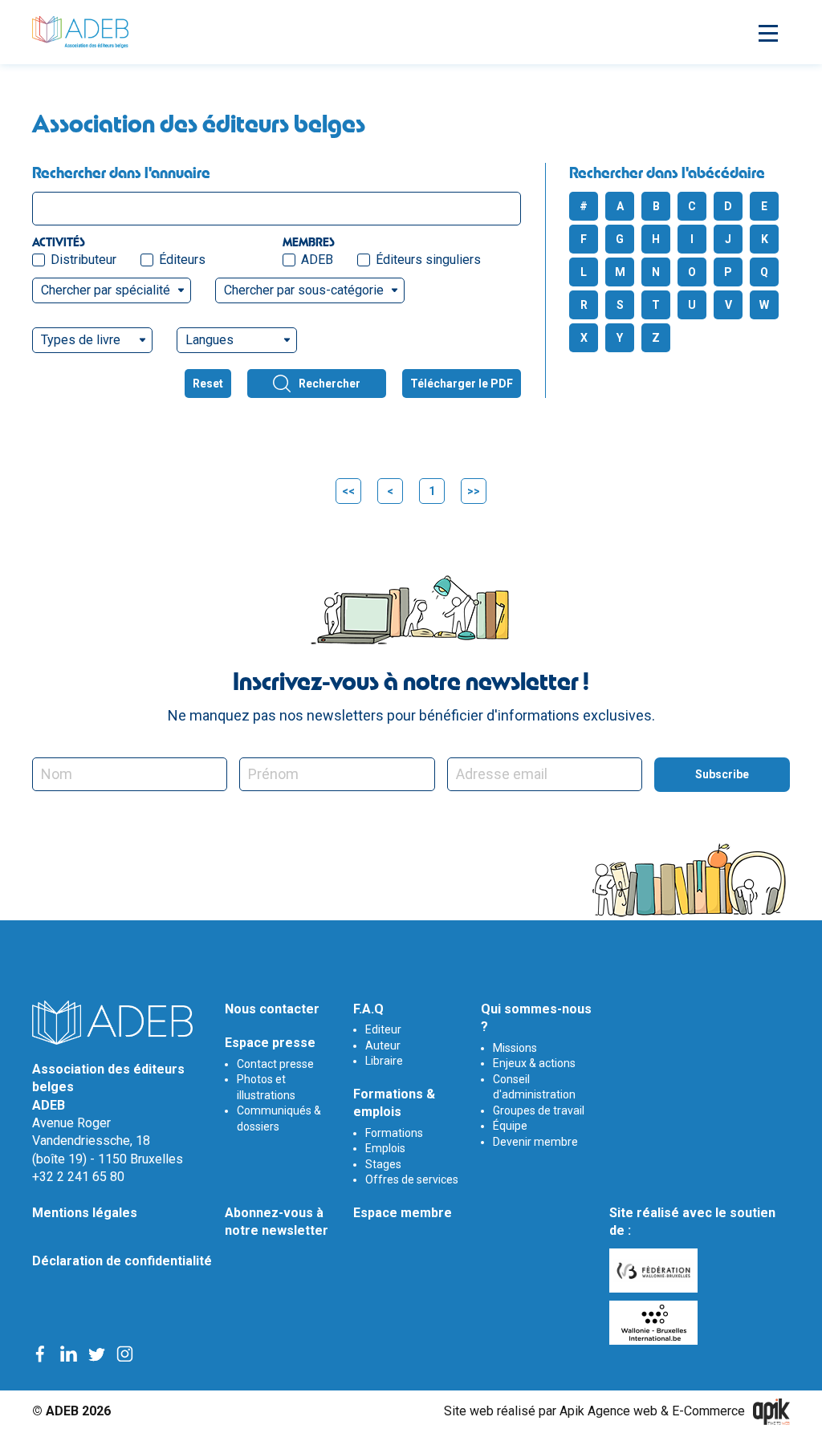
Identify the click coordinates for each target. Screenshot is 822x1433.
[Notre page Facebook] (40, 1353)
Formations (394, 1133)
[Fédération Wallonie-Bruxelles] (655, 1270)
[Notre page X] (96, 1353)
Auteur (383, 1045)
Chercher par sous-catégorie (304, 290)
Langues (209, 339)
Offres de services (411, 1179)
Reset (208, 383)
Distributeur (83, 259)
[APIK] (771, 1411)
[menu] (766, 32)
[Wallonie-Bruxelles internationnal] (655, 1323)
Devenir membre (535, 1141)
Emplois (385, 1148)
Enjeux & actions (534, 1063)
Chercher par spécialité (105, 290)
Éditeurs (182, 259)
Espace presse (270, 1042)
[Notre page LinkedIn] (68, 1353)
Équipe (510, 1125)
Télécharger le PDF (461, 383)
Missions (515, 1047)
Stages (383, 1164)
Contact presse (275, 1063)
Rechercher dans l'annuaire (121, 172)
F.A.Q (368, 1009)
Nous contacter (272, 1009)
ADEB (317, 259)
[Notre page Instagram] (124, 1353)
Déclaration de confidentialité (122, 1261)
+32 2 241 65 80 (78, 1176)
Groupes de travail (538, 1110)
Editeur (383, 1029)
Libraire (384, 1060)
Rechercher (329, 383)
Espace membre (402, 1212)
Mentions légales (84, 1212)
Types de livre (80, 339)
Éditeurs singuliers (428, 259)
